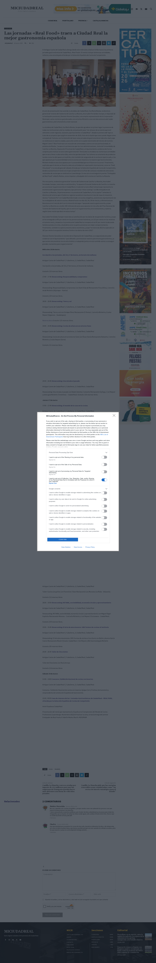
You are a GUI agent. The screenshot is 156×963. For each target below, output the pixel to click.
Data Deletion (66, 547)
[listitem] (78, 452)
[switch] (104, 457)
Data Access (78, 547)
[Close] (115, 416)
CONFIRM (63, 539)
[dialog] (78, 481)
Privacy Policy (90, 547)
